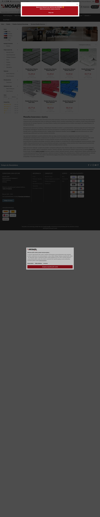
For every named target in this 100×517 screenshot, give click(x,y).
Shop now (51, 12)
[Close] (77, 4)
